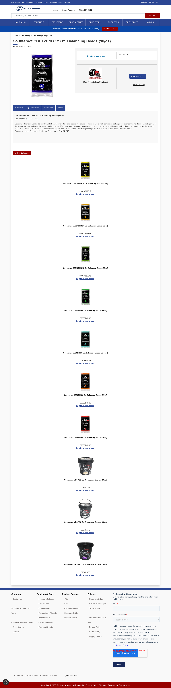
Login (55, 10)
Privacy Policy (94, 627)
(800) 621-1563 (85, 10)
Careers (16, 632)
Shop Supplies (76, 22)
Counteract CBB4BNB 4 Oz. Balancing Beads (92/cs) (85, 311)
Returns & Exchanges (97, 604)
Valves (150, 22)
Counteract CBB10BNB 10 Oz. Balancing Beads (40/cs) (85, 184)
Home (15, 35)
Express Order (28, 2)
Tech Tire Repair (70, 618)
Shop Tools (94, 22)
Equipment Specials (46, 627)
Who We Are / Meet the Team (20, 610)
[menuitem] (20, 22)
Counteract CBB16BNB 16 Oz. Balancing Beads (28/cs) (85, 268)
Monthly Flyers (44, 618)
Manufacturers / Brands (47, 613)
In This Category (22, 153)
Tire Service (132, 22)
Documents (48, 108)
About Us (143, 2)
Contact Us (153, 2)
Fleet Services (18, 627)
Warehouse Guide (71, 613)
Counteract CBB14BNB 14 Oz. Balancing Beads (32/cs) (85, 226)
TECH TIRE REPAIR (56, 2)
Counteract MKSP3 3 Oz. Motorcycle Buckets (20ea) (85, 565)
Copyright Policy (95, 636)
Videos (60, 108)
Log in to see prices (96, 56)
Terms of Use (94, 608)
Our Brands (15, 2)
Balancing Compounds (43, 35)
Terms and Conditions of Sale (97, 620)
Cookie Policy (94, 632)
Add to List (137, 76)
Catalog (39, 2)
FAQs (66, 599)
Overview (19, 108)
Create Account (68, 10)
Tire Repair (113, 22)
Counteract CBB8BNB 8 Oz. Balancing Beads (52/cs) (85, 438)
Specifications (33, 108)
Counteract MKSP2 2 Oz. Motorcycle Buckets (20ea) (85, 522)
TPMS (46, 2)
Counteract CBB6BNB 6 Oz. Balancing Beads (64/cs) (85, 395)
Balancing (20, 22)
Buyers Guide (43, 604)
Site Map (102, 685)
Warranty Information (72, 608)
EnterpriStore (124, 685)
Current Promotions (45, 622)
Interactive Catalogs (46, 599)
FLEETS (67, 2)
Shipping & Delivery (96, 599)
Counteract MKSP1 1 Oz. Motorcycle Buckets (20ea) (85, 480)
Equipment (39, 22)
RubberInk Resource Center (22, 622)
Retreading (57, 22)
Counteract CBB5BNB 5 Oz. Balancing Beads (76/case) (85, 353)
